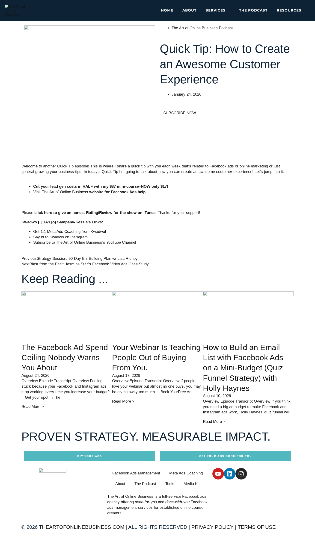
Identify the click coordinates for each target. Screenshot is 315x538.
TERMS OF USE (257, 527)
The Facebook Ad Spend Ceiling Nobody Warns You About (64, 357)
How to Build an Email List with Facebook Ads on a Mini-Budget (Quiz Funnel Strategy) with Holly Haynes (243, 367)
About (120, 484)
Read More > (32, 406)
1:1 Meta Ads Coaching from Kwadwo (73, 231)
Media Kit (192, 484)
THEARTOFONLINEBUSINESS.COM (81, 527)
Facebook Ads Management (136, 473)
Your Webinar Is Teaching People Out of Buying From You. (156, 357)
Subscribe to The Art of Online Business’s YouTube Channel (84, 242)
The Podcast (145, 484)
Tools (169, 484)
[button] (228, 10)
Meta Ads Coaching (186, 473)
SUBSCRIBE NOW (179, 113)
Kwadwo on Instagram (69, 237)
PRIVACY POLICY (212, 527)
